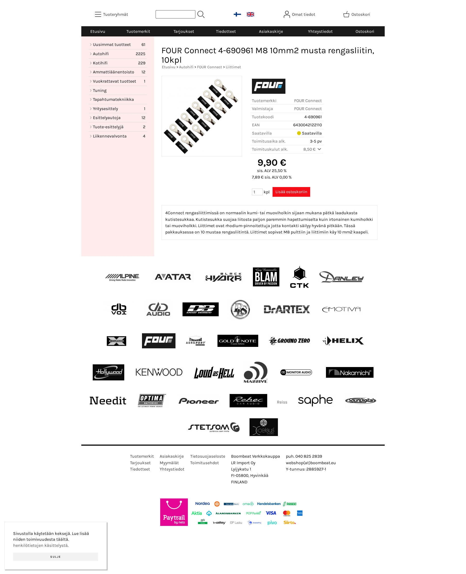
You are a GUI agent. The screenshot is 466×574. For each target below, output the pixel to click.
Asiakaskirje (271, 31)
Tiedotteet (226, 31)
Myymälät (169, 462)
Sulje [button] (55, 556)
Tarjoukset (184, 31)
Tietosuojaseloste (207, 456)
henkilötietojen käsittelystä (40, 545)
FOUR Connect (209, 67)
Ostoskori (365, 31)
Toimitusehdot (204, 462)
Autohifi (186, 67)
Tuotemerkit (138, 31)
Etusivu (97, 31)
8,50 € (309, 149)
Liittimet (233, 67)
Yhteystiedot (320, 31)
